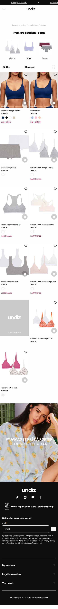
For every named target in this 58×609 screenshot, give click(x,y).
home (14, 25)
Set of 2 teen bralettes (9, 225)
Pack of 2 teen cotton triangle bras (43, 282)
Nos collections (32, 25)
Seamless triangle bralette (10, 111)
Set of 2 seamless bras (9, 282)
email (4, 523)
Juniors (43, 25)
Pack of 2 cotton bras (9, 388)
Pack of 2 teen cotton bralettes (42, 225)
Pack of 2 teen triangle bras (40, 168)
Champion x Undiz (19, 2)
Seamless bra (35, 111)
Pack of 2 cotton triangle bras (41, 338)
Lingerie (21, 25)
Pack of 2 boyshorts (8, 167)
